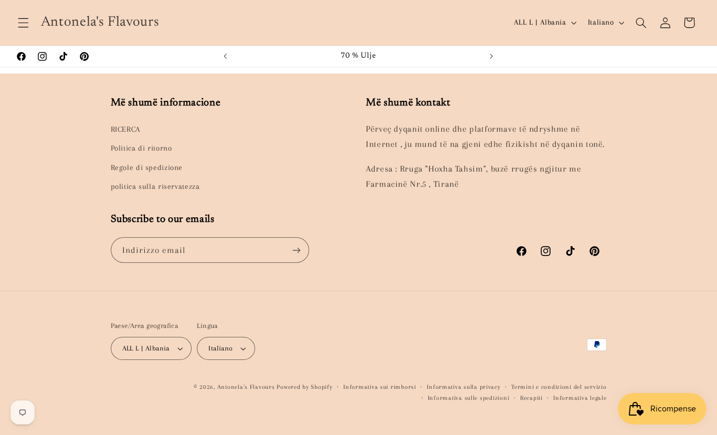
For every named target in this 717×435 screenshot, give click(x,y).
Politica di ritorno (141, 148)
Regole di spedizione (147, 167)
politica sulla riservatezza (155, 186)
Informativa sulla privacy (463, 387)
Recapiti (531, 398)
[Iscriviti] (296, 250)
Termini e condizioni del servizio (558, 387)
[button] (23, 22)
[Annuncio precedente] (225, 56)
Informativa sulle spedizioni (469, 398)
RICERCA (125, 129)
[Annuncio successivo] (491, 56)
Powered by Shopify (304, 387)
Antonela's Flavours (246, 387)
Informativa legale (579, 398)
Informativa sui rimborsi (379, 387)
